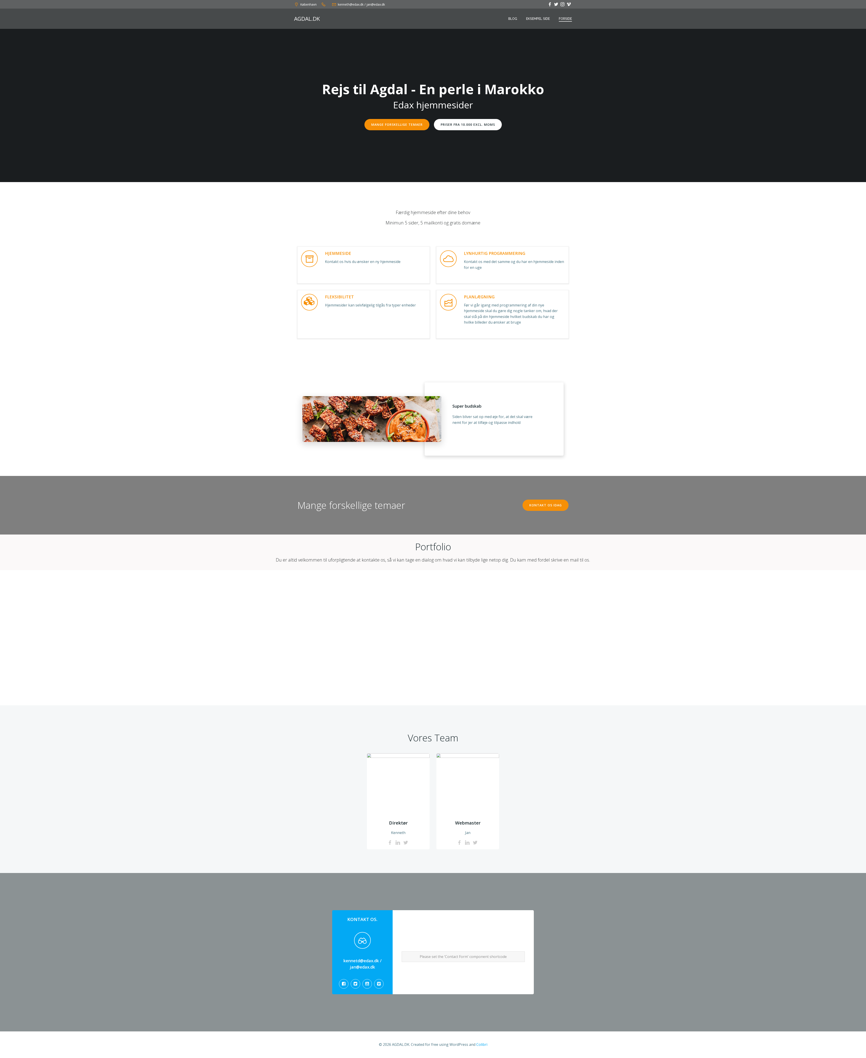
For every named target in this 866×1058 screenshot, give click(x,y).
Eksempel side (538, 19)
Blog (512, 19)
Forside (565, 19)
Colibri (481, 1044)
